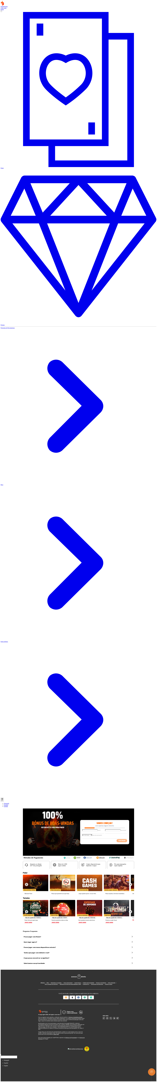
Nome (99, 830)
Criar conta (3, 8)
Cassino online (108, 984)
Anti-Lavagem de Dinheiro (51, 984)
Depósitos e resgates (56, 982)
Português (6, 803)
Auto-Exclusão (111, 982)
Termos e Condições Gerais (75, 1017)
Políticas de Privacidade (71, 1037)
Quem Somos (77, 982)
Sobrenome (123, 830)
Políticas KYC (86, 984)
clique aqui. (56, 1034)
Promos (6, 6)
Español (6, 805)
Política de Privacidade (88, 982)
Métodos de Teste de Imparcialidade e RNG (70, 984)
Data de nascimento (97, 835)
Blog (2, 484)
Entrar (2, 9)
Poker (2, 6)
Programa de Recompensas (8, 328)
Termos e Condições (101, 982)
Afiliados (43, 982)
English (6, 806)
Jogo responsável (68, 982)
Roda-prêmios (4, 641)
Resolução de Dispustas (97, 984)
